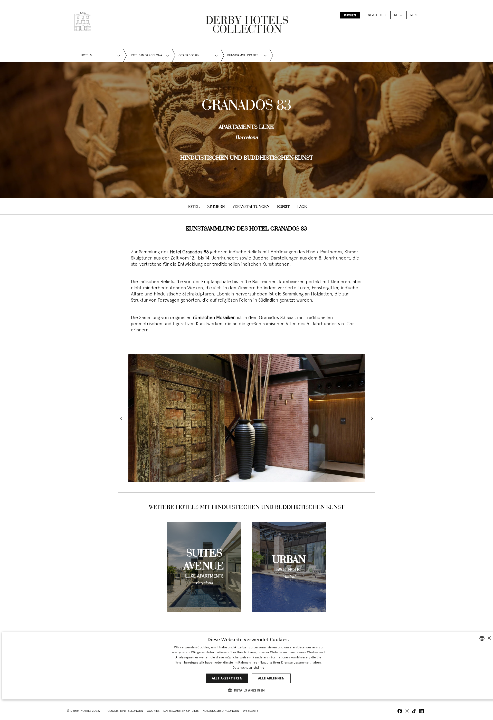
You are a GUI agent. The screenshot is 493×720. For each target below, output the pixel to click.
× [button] (489, 638)
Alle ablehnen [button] (271, 678)
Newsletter (377, 15)
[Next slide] (371, 418)
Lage (302, 207)
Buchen (350, 15)
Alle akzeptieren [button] (227, 678)
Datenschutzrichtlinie (181, 711)
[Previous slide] (121, 418)
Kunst (283, 207)
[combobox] (482, 638)
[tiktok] (414, 711)
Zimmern (216, 207)
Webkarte (250, 711)
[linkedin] (421, 711)
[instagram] (407, 711)
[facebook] (399, 711)
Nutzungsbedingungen (221, 711)
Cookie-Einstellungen (125, 711)
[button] (248, 690)
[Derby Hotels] (82, 21)
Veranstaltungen (251, 207)
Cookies (153, 711)
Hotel (193, 207)
